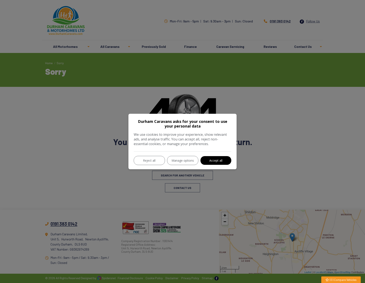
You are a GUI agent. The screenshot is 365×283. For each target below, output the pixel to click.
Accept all (215, 160)
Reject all (149, 160)
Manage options (183, 160)
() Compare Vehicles (343, 280)
